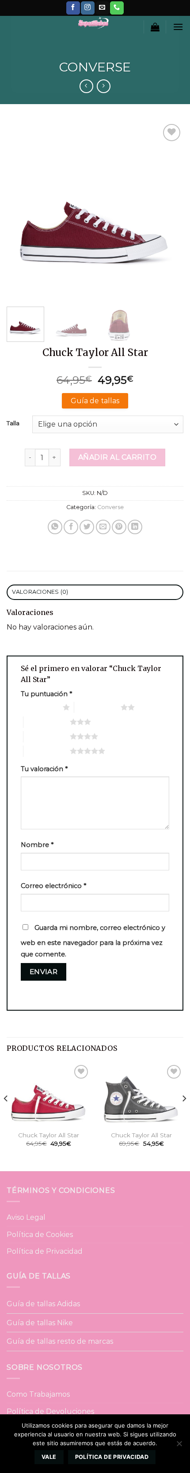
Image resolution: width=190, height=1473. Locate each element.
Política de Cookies (40, 1234)
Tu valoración (44, 769)
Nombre (37, 845)
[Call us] (116, 8)
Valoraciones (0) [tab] (40, 591)
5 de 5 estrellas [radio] (46, 750)
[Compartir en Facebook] (71, 527)
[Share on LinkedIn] (135, 527)
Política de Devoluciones (50, 1411)
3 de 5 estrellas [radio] (46, 721)
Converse (95, 67)
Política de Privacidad (45, 1251)
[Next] (169, 211)
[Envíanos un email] (102, 8)
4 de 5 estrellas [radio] (46, 736)
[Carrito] (155, 27)
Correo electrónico (53, 886)
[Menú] (178, 26)
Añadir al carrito (117, 457)
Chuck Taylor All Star (48, 1135)
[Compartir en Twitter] (87, 527)
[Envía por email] (103, 527)
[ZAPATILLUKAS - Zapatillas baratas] (93, 22)
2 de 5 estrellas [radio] (97, 707)
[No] (179, 1446)
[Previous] (21, 211)
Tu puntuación (46, 694)
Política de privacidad (111, 1457)
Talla (13, 423)
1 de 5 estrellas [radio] (39, 707)
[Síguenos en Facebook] (73, 8)
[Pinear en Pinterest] (119, 527)
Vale (49, 1457)
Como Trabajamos (38, 1394)
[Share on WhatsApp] (55, 527)
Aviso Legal (26, 1217)
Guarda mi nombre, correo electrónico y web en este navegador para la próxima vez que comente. (93, 941)
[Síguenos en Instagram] (87, 8)
